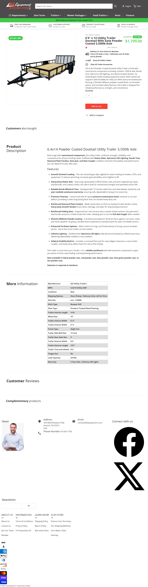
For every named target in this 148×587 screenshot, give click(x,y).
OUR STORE (57, 514)
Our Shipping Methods (61, 526)
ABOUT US (7, 514)
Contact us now (59, 27)
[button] (86, 47)
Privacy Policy (21, 526)
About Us (5, 521)
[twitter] (129, 476)
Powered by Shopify (23, 586)
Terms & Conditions (24, 521)
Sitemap (54, 535)
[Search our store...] (115, 6)
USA (45, 428)
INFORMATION (24, 514)
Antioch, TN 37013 (51, 425)
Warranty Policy (42, 530)
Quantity (89, 90)
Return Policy (40, 526)
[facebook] (129, 442)
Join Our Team (7, 530)
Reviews (4, 535)
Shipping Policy (41, 521)
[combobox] (76, 6)
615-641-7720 (66, 431)
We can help (91, 27)
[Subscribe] (28, 506)
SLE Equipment (11, 586)
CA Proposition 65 (23, 530)
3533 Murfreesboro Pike (53, 422)
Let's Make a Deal (58, 530)
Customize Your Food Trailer (25, 27)
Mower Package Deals (129, 27)
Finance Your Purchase (61, 521)
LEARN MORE (42, 514)
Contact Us (6, 526)
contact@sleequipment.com (90, 422)
